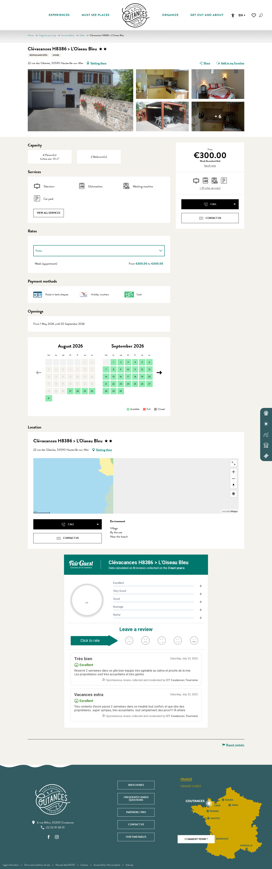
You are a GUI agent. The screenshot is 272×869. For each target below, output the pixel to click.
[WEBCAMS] (266, 413)
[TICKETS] (266, 456)
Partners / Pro (136, 812)
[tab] (95, 251)
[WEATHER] (266, 423)
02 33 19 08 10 (55, 827)
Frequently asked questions (136, 798)
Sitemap (129, 865)
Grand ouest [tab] (190, 786)
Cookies (84, 865)
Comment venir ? (196, 839)
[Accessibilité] (232, 15)
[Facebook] (49, 837)
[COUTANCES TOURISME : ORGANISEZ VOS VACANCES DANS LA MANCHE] (135, 15)
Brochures (136, 785)
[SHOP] (266, 445)
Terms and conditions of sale (37, 865)
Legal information (11, 865)
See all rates (210, 166)
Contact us (136, 824)
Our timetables (136, 837)
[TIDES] (266, 434)
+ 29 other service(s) (210, 188)
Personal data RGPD (65, 865)
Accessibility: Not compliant (107, 865)
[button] (261, 15)
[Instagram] (57, 837)
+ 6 (217, 116)
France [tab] (186, 779)
